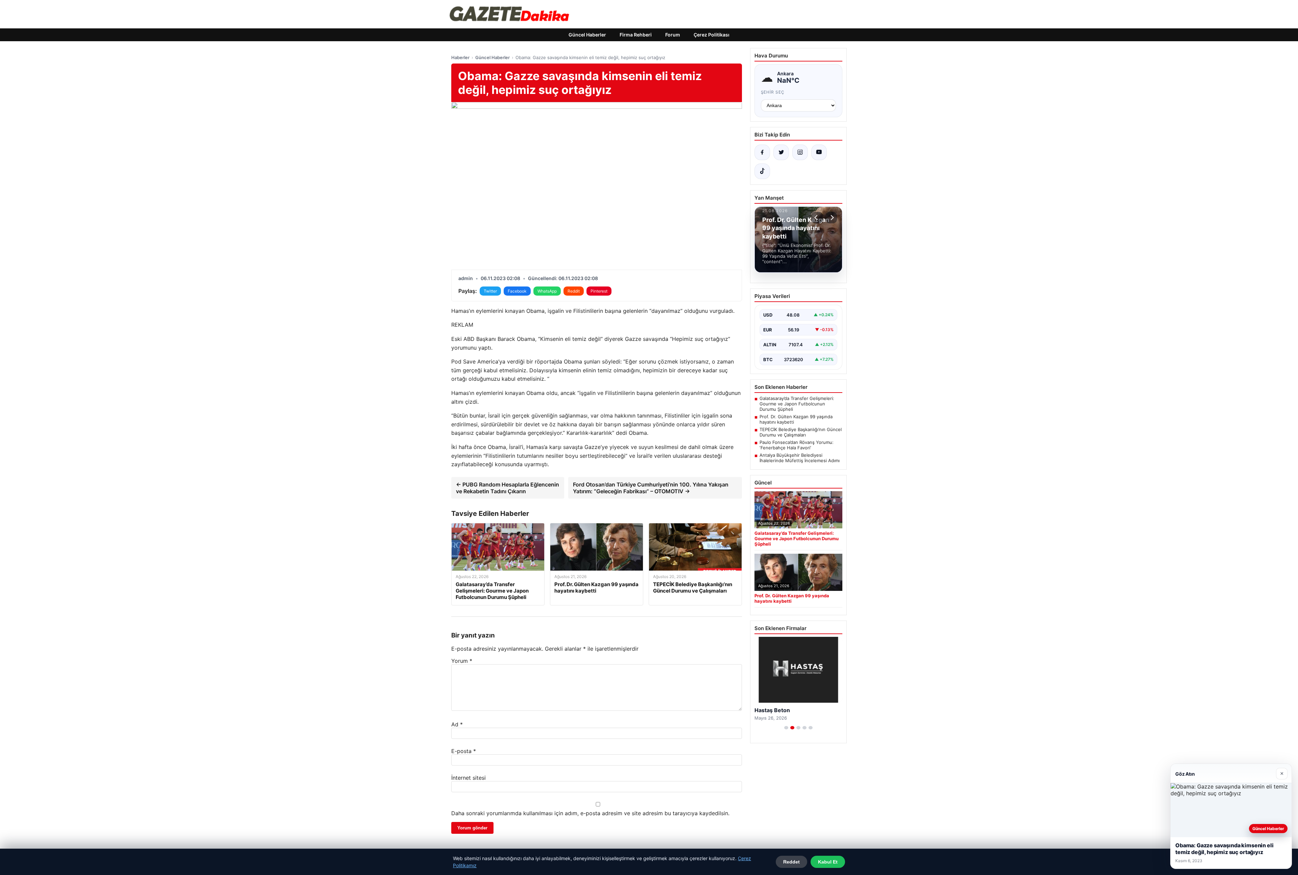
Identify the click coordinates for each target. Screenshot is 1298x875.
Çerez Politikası (711, 35)
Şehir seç (773, 92)
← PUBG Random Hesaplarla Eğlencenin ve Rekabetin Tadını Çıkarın (507, 488)
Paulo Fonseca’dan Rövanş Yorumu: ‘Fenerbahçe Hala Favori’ (797, 445)
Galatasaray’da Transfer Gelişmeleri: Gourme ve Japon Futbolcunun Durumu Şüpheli (797, 404)
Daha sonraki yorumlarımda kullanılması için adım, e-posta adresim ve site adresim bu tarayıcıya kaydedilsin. (590, 813)
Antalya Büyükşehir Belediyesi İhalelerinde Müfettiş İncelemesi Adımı (800, 457)
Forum (672, 35)
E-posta (463, 751)
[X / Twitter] (781, 152)
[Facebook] (762, 152)
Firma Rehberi (636, 35)
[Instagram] (800, 152)
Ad (457, 724)
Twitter (490, 291)
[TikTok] (762, 171)
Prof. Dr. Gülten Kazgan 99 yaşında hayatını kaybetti (796, 419)
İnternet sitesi (468, 777)
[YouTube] (819, 152)
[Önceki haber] (817, 217)
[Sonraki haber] (831, 217)
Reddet (791, 862)
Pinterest (599, 291)
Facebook (517, 291)
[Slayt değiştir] (786, 727)
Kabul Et (828, 862)
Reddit (574, 291)
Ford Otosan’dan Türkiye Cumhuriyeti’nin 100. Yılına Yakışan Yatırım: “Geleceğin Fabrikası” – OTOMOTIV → (650, 488)
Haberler (460, 57)
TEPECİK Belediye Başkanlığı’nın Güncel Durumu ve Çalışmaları (801, 432)
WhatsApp (547, 291)
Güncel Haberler (587, 35)
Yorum (461, 660)
